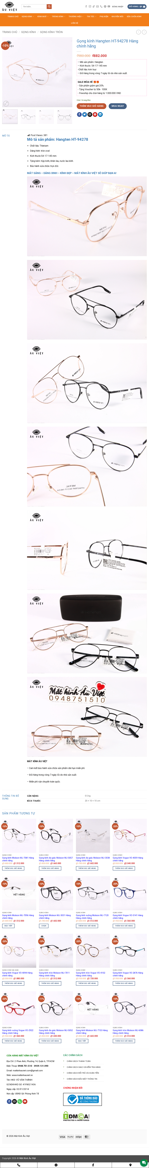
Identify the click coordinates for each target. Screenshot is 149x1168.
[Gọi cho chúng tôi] (101, 6)
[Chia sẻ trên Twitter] (84, 114)
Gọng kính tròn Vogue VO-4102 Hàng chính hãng (90, 974)
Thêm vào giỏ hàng (92, 106)
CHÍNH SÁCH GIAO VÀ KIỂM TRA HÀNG (84, 1067)
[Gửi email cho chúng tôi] (97, 6)
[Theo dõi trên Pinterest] (105, 6)
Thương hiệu (75, 16)
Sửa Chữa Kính (134, 16)
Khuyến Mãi (117, 16)
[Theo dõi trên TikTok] (94, 6)
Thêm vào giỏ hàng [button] (13, 868)
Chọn (43, 926)
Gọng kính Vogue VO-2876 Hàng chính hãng (128, 974)
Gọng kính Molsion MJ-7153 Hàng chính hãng (92, 1031)
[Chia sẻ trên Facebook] (79, 114)
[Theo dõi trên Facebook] (86, 6)
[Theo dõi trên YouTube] (109, 6)
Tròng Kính (57, 16)
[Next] (67, 72)
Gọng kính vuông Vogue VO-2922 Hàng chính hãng (17, 1031)
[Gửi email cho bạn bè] (89, 114)
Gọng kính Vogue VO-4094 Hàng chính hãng (17, 974)
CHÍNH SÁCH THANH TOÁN (79, 1061)
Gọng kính (28, 32)
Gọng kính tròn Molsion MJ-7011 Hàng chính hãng (54, 974)
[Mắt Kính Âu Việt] (9, 6)
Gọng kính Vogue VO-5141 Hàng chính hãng (128, 916)
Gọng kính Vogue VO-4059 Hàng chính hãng (128, 859)
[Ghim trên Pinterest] (95, 114)
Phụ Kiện (104, 16)
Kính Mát (42, 16)
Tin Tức (90, 16)
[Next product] (138, 32)
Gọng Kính (27, 16)
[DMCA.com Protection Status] (76, 1115)
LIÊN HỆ (74, 23)
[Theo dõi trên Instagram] (90, 6)
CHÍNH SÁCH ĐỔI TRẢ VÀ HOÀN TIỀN (83, 1073)
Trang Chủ (13, 16)
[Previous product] (144, 32)
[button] (118, 6)
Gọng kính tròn (51, 32)
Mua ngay (118, 106)
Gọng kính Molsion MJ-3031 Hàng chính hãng (55, 916)
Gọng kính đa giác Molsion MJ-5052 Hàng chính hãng (56, 1031)
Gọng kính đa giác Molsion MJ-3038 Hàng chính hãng (93, 859)
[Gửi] (49, 6)
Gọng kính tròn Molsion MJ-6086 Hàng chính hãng (128, 1031)
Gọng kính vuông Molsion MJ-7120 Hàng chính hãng (92, 916)
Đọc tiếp (8, 926)
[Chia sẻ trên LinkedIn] (100, 114)
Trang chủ (9, 32)
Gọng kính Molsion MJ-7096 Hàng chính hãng (18, 916)
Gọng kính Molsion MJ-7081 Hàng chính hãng (18, 859)
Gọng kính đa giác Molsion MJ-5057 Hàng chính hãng (56, 859)
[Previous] (7, 72)
